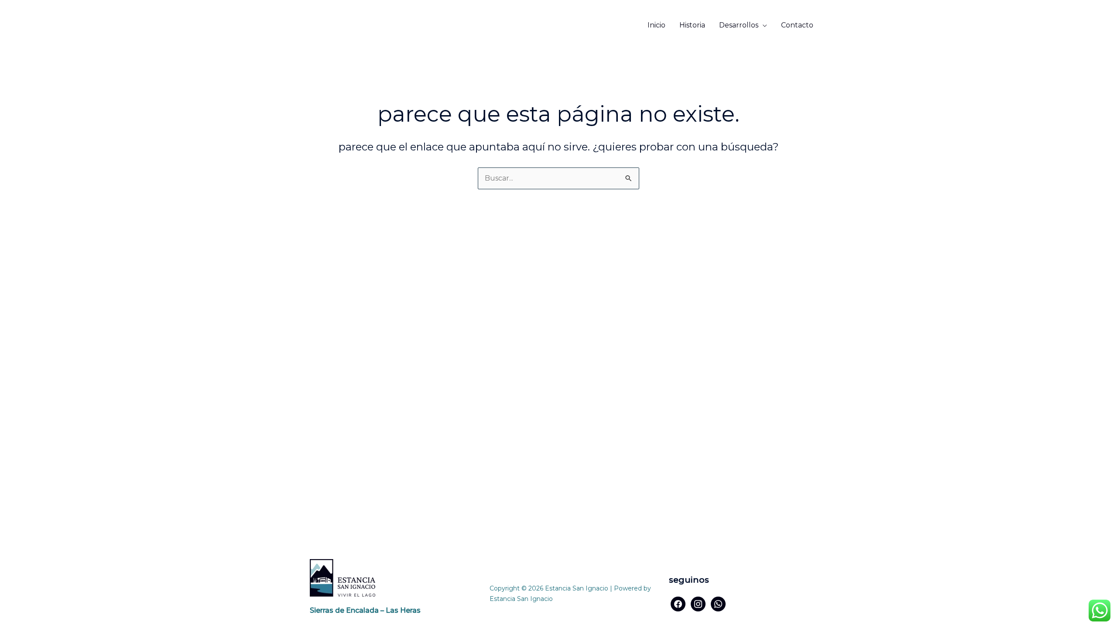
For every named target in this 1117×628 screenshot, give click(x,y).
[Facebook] (678, 603)
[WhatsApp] (718, 603)
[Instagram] (698, 603)
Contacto (797, 25)
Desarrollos (738, 25)
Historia (692, 25)
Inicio (656, 25)
